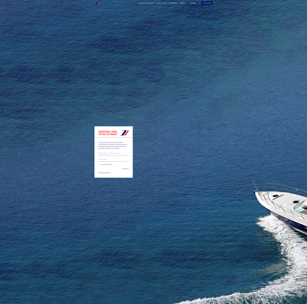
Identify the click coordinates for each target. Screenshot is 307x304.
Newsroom (193, 3)
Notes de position (161, 3)
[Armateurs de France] (96, 3)
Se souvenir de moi (106, 164)
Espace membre (207, 3)
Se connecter (125, 168)
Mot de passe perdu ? (104, 172)
